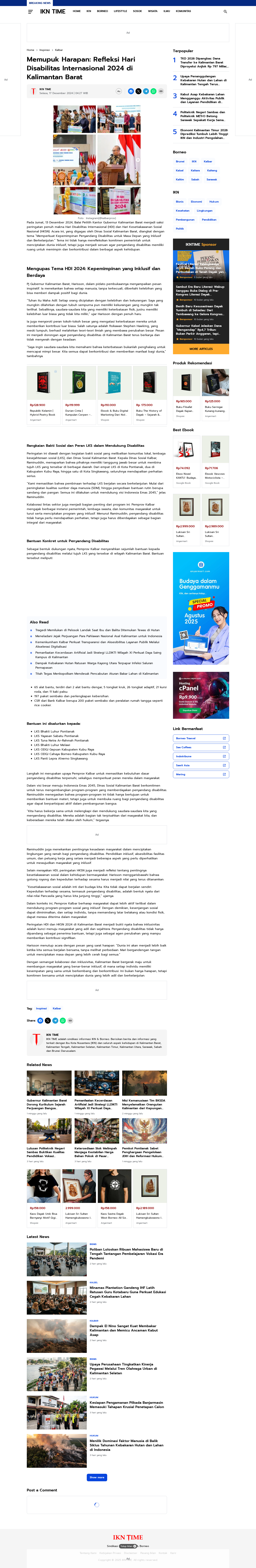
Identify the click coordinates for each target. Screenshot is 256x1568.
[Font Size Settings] (119, 91)
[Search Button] (225, 11)
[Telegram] (146, 91)
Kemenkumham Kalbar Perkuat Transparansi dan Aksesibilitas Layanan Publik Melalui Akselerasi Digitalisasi (97, 644)
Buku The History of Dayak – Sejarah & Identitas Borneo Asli (78, 413)
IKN (89, 11)
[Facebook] (131, 91)
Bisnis (93, 1244)
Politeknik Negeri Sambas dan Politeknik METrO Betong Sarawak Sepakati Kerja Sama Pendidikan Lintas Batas (202, 116)
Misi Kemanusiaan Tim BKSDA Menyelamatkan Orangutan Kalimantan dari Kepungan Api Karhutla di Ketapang (143, 1104)
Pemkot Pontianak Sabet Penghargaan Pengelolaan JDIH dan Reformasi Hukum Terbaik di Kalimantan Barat (142, 1152)
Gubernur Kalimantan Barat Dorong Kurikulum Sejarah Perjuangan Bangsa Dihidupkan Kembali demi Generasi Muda (47, 1104)
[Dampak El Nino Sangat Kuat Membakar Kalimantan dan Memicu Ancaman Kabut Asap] (57, 1336)
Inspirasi (41, 1008)
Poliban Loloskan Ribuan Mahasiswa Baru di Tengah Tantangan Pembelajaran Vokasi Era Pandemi (126, 1254)
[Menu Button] (30, 11)
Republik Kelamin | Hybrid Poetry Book (186, 409)
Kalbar (57, 1008)
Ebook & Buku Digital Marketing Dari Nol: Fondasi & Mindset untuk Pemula (43, 413)
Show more (97, 1477)
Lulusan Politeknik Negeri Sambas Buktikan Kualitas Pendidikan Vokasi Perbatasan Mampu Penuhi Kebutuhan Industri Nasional (48, 1152)
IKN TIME (52, 11)
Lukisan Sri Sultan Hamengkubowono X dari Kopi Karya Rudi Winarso (114, 1216)
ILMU (167, 11)
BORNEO (102, 11)
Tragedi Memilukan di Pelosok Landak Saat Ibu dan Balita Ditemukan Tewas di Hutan (97, 630)
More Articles (201, 349)
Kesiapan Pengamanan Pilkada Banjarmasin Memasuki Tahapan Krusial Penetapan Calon (127, 1405)
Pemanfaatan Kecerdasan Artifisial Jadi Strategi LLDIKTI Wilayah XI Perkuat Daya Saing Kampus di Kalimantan (98, 654)
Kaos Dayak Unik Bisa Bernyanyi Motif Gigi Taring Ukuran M (186, 534)
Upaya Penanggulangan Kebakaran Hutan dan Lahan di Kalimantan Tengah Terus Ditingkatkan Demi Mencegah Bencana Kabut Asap (203, 80)
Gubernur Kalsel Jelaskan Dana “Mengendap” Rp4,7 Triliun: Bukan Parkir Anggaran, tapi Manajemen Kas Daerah (199, 330)
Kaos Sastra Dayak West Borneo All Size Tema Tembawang (43, 1216)
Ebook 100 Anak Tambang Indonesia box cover (186, 476)
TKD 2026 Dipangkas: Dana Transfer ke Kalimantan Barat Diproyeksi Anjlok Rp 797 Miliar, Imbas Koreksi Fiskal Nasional (203, 62)
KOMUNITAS (183, 11)
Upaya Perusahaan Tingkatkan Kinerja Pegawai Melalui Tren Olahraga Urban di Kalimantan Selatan (123, 1368)
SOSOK (137, 11)
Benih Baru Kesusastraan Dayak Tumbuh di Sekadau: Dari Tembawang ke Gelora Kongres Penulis (199, 310)
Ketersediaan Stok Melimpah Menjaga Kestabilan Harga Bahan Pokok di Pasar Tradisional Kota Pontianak (96, 1152)
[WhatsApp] (153, 91)
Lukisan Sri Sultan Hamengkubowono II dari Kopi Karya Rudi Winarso (149, 1216)
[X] (138, 91)
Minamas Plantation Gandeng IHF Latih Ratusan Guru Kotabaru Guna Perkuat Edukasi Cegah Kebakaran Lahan (128, 1292)
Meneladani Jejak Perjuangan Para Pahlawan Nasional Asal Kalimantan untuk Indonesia (98, 636)
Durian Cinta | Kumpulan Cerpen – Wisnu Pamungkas (215, 409)
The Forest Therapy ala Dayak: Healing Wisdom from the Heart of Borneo (148, 413)
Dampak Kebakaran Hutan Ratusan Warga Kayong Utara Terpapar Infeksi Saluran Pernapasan (94, 665)
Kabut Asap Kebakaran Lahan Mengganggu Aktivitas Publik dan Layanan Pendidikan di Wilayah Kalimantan (202, 98)
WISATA (153, 11)
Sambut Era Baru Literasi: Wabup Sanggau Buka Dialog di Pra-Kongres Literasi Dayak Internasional (200, 291)
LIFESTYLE (120, 11)
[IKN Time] (128, 1540)
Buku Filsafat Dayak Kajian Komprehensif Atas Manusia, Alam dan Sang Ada (114, 413)
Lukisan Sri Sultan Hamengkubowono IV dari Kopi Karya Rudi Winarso (78, 1216)
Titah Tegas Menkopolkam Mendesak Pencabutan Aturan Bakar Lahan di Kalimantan (97, 673)
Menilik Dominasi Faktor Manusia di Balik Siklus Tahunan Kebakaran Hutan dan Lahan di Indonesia (126, 1445)
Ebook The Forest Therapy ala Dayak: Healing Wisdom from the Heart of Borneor (215, 476)
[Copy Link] (161, 91)
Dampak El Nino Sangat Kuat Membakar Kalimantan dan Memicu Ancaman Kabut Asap (124, 1330)
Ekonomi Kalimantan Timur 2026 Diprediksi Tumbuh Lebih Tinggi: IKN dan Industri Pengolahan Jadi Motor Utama (204, 134)
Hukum (94, 1397)
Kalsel (94, 1282)
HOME (77, 11)
